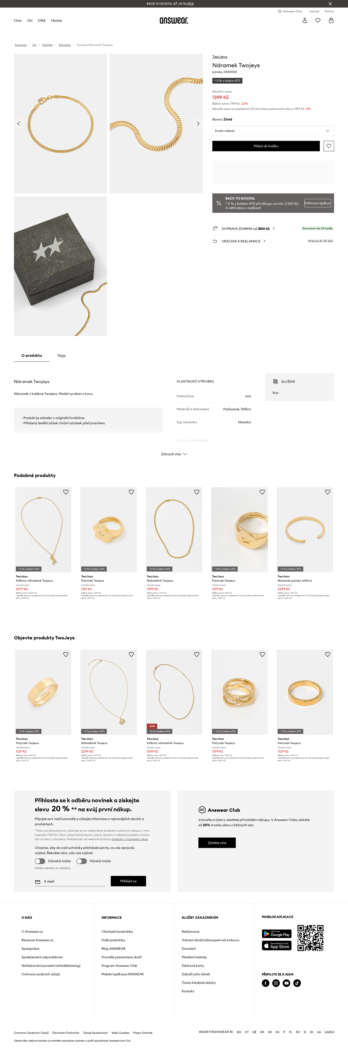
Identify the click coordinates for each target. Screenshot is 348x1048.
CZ (254, 1032)
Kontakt (188, 991)
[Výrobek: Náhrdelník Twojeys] (174, 530)
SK (311, 1032)
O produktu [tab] (32, 355)
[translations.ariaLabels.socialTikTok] (297, 983)
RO (298, 1032)
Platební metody (194, 957)
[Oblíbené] (318, 20)
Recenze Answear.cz (38, 940)
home (56, 20)
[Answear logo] (174, 20)
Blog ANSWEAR (113, 948)
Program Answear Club (119, 965)
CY (247, 1032)
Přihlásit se (128, 881)
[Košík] (331, 20)
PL (290, 1032)
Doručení (189, 948)
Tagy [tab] (61, 355)
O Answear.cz (32, 931)
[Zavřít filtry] (330, 4)
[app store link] (276, 945)
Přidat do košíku (266, 146)
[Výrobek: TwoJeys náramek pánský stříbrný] (305, 530)
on (29, 20)
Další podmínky (113, 940)
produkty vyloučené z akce (130, 839)
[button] (273, 131)
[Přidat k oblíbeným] (329, 146)
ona (18, 20)
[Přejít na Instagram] (276, 983)
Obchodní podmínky (117, 931)
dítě (41, 20)
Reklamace (190, 931)
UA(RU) (329, 1032)
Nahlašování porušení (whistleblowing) (51, 965)
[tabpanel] (174, 410)
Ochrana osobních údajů (41, 974)
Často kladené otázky (199, 983)
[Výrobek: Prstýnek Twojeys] (108, 530)
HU (277, 1032)
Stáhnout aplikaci (317, 203)
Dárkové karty (193, 965)
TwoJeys (219, 56)
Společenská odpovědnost (42, 957)
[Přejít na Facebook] (265, 983)
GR (262, 1032)
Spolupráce (30, 948)
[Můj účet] (305, 20)
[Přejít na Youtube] (286, 983)
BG (239, 1032)
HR (270, 1032)
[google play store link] (276, 933)
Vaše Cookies (120, 1033)
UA (319, 1032)
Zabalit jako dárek (196, 974)
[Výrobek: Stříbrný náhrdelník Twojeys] (43, 530)
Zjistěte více (217, 843)
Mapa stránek (142, 1033)
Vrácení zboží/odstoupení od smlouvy (210, 940)
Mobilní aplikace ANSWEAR (123, 974)
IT (284, 1032)
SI (305, 1032)
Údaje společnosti (95, 1033)
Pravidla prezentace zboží (122, 957)
